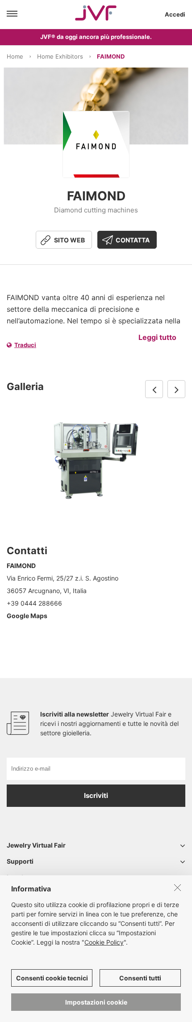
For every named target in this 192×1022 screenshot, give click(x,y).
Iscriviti (96, 795)
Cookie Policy (104, 942)
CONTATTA (133, 240)
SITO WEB (69, 240)
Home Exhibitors (60, 56)
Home (15, 56)
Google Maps (27, 615)
